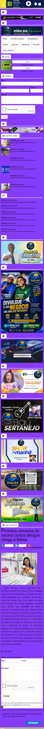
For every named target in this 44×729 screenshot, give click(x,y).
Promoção (26, 44)
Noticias (15, 44)
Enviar (4, 117)
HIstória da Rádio (17, 39)
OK (2, 707)
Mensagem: (5, 668)
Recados (36, 44)
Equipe (5, 44)
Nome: (3, 660)
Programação (33, 39)
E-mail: (23, 660)
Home (5, 39)
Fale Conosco (8, 50)
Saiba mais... (26, 705)
